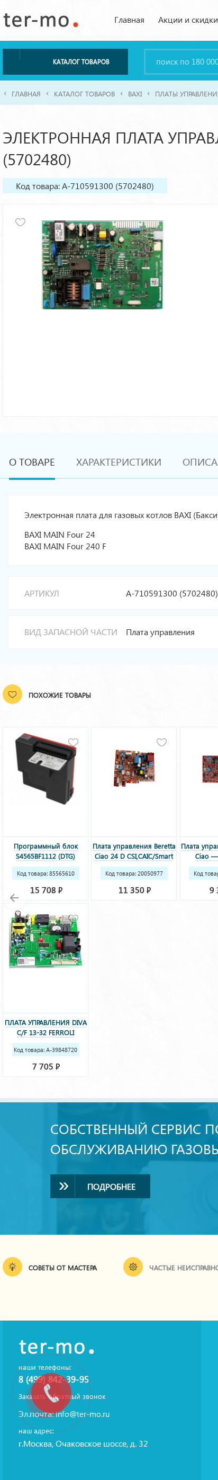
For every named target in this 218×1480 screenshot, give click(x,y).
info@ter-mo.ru (83, 1430)
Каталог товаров (84, 95)
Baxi (135, 95)
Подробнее (111, 1203)
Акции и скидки (188, 19)
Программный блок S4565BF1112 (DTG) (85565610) (49, 864)
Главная (129, 19)
